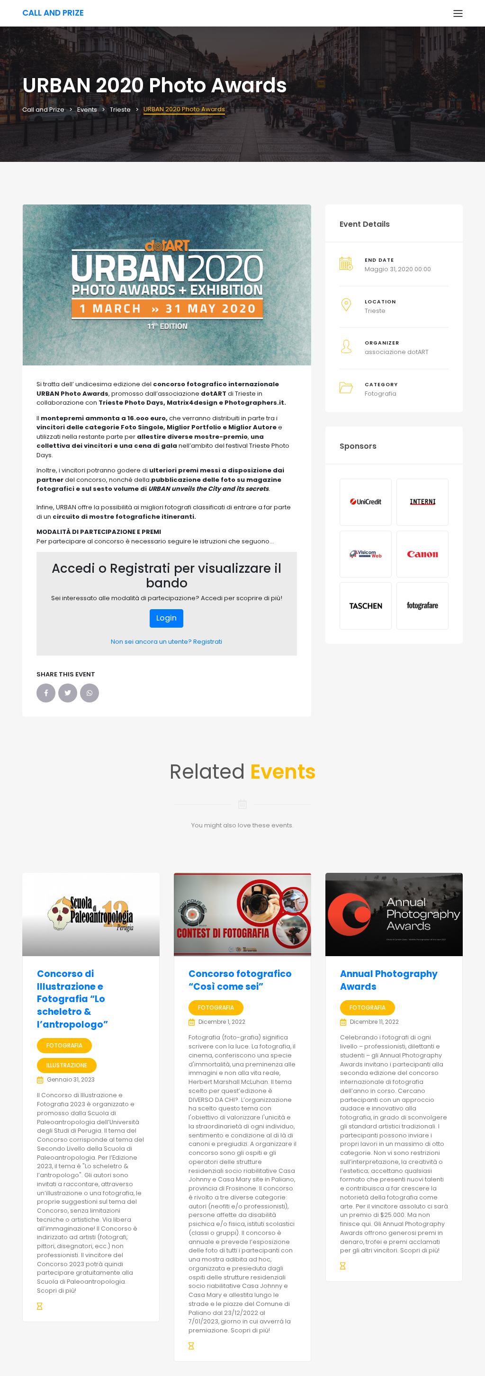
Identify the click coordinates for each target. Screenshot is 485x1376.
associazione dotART (397, 352)
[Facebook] (45, 693)
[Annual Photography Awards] (394, 914)
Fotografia (380, 394)
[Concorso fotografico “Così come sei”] (242, 914)
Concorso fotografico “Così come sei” (240, 980)
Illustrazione (66, 1065)
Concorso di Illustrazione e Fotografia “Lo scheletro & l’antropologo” (72, 999)
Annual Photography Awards (389, 980)
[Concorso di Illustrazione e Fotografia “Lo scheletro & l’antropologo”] (91, 914)
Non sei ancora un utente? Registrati (166, 641)
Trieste (375, 311)
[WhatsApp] (89, 693)
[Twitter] (67, 693)
